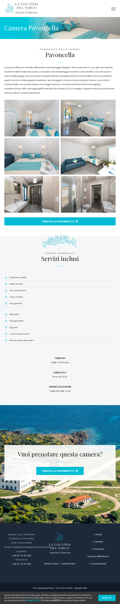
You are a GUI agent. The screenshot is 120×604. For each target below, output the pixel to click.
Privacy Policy (51, 563)
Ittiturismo (98, 549)
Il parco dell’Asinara (98, 556)
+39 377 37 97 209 (21, 555)
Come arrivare (98, 563)
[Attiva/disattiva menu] (113, 9)
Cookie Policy (68, 563)
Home (99, 534)
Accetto (106, 598)
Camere (98, 541)
